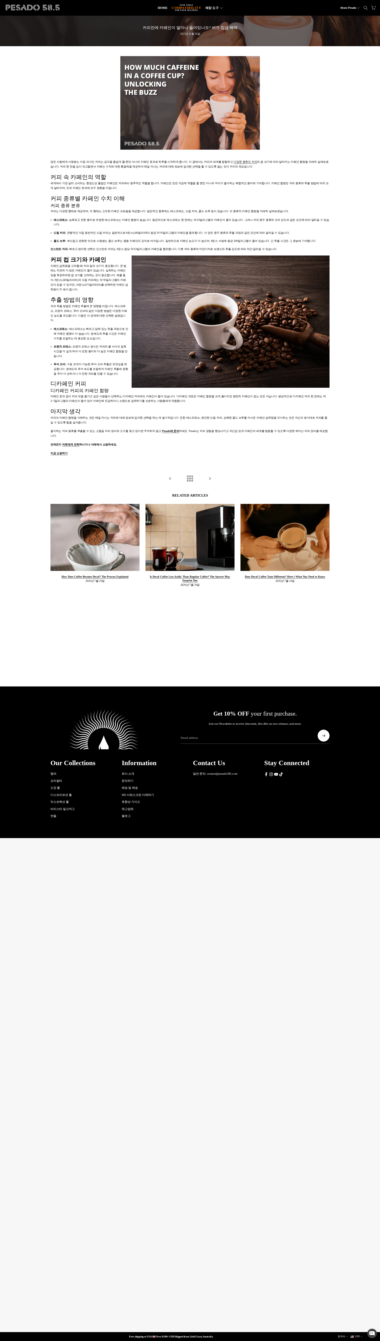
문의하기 (127, 780)
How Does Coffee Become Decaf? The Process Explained (95, 576)
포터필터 (56, 780)
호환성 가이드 (131, 801)
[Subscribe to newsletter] (324, 736)
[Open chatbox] (372, 1333)
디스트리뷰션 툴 (61, 794)
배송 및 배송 (130, 787)
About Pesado (348, 7)
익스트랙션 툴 (59, 801)
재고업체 (127, 809)
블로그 (126, 815)
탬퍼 (53, 773)
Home (162, 8)
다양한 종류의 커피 (245, 161)
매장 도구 (212, 8)
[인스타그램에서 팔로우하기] (271, 774)
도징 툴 (55, 787)
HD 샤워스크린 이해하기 (138, 794)
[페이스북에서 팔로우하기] (266, 774)
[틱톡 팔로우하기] (281, 774)
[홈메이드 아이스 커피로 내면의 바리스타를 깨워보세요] (210, 479)
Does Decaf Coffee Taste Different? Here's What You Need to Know (285, 576)
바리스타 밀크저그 (62, 809)
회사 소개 (128, 773)
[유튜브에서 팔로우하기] (276, 774)
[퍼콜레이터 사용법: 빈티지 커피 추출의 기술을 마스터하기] (170, 479)
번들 (53, 815)
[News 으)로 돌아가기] (190, 479)
